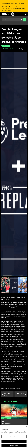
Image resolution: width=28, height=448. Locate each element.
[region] (14, 436)
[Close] (26, 427)
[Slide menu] (26, 14)
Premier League (5, 45)
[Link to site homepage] (4, 16)
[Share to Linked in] (24, 49)
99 (3, 421)
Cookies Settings (14, 437)
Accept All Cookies (14, 445)
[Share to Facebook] (19, 49)
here (20, 385)
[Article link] (14, 411)
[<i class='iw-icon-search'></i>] (24, 19)
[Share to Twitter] (22, 49)
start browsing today (19, 331)
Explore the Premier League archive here (11, 388)
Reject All (14, 441)
